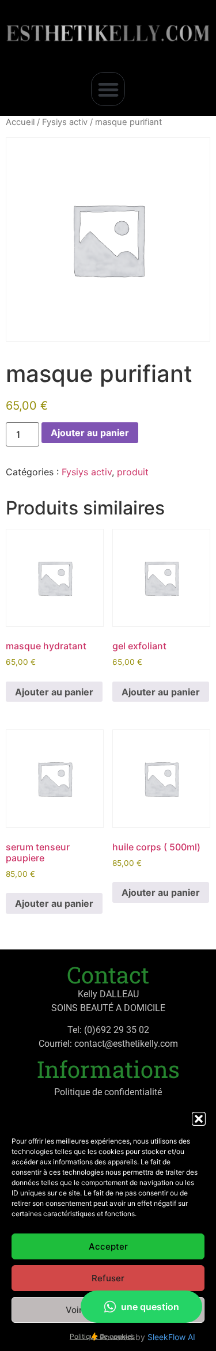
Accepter (108, 1246)
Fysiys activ (65, 122)
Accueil (20, 122)
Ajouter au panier (90, 432)
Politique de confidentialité (108, 1092)
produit (133, 472)
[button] (198, 1119)
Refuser (108, 1278)
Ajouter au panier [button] (54, 692)
